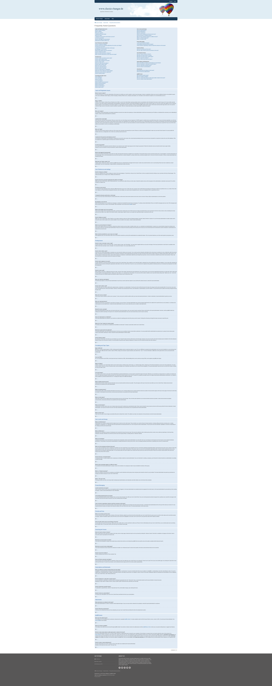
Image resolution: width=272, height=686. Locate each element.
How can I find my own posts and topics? (144, 59)
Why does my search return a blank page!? (145, 56)
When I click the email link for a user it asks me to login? (106, 54)
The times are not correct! (100, 46)
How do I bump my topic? (100, 73)
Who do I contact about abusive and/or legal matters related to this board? (151, 77)
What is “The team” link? (141, 39)
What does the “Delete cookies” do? (102, 40)
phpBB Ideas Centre (147, 626)
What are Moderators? (141, 31)
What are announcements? (100, 83)
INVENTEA (108, 675)
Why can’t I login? (98, 35)
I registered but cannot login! (100, 34)
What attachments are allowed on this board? (145, 70)
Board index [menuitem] (107, 18)
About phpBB (97, 620)
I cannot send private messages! (143, 42)
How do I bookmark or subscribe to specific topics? (146, 64)
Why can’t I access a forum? (100, 65)
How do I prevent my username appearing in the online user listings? (108, 45)
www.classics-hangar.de (111, 8)
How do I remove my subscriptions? (144, 66)
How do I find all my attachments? (143, 71)
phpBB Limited (127, 619)
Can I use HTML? (98, 78)
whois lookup (97, 634)
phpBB (130, 204)
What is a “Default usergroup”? (143, 37)
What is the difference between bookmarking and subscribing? (149, 62)
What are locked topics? (99, 85)
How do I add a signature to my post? (102, 60)
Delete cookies (99, 661)
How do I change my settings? (101, 44)
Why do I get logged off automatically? (102, 39)
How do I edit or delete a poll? (101, 64)
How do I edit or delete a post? (101, 59)
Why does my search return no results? (144, 55)
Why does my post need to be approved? (103, 72)
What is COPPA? (98, 31)
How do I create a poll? (99, 61)
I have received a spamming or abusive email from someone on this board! (151, 45)
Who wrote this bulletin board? (143, 75)
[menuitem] (96, 676)
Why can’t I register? (99, 32)
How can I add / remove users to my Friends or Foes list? (148, 50)
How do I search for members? (143, 57)
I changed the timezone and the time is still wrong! (104, 48)
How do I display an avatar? (100, 51)
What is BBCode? (98, 76)
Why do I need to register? (100, 30)
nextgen (113, 675)
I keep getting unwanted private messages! (145, 44)
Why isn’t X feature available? (142, 76)
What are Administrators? (141, 30)
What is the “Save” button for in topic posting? (104, 70)
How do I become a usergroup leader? (144, 35)
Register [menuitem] (171, 1)
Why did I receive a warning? (100, 68)
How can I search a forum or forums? (144, 54)
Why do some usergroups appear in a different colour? (147, 36)
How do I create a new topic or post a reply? (103, 58)
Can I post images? (99, 80)
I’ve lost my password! (99, 37)
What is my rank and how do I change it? (103, 53)
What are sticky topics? (99, 84)
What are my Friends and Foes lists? (144, 49)
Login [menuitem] (175, 1)
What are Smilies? (98, 79)
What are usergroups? (141, 32)
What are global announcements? (101, 82)
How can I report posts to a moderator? (102, 69)
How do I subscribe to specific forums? (144, 65)
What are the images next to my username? (103, 50)
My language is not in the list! (100, 49)
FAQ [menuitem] (113, 18)
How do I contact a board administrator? (144, 79)
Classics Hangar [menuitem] (99, 18)
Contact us (98, 659)
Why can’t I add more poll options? (102, 63)
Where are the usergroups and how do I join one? (146, 34)
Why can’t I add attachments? (101, 66)
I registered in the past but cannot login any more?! (105, 36)
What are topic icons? (99, 87)
